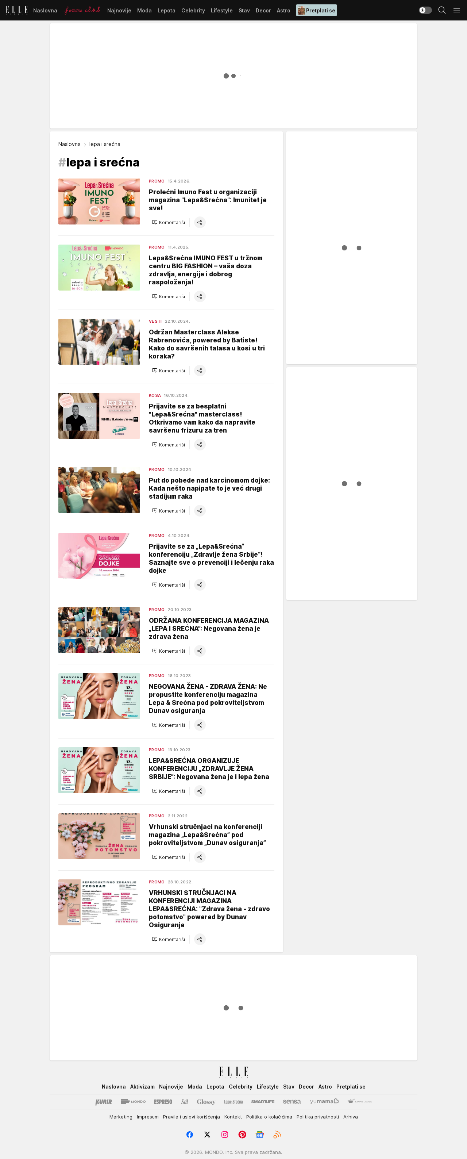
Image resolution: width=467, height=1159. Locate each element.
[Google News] (259, 1134)
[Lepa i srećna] (233, 1101)
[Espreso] (163, 1101)
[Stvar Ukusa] (359, 1101)
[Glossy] (206, 1101)
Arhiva (350, 1117)
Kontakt (233, 1117)
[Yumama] (324, 1101)
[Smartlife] (262, 1101)
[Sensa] (292, 1101)
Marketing (120, 1117)
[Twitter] (207, 1134)
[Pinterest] (242, 1134)
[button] (168, 222)
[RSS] (277, 1134)
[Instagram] (224, 1134)
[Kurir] (103, 1101)
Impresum (148, 1117)
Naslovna (69, 144)
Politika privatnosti (318, 1117)
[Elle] (16, 10)
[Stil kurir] (184, 1101)
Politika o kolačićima (269, 1117)
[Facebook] (189, 1134)
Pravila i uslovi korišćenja (191, 1117)
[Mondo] (133, 1101)
